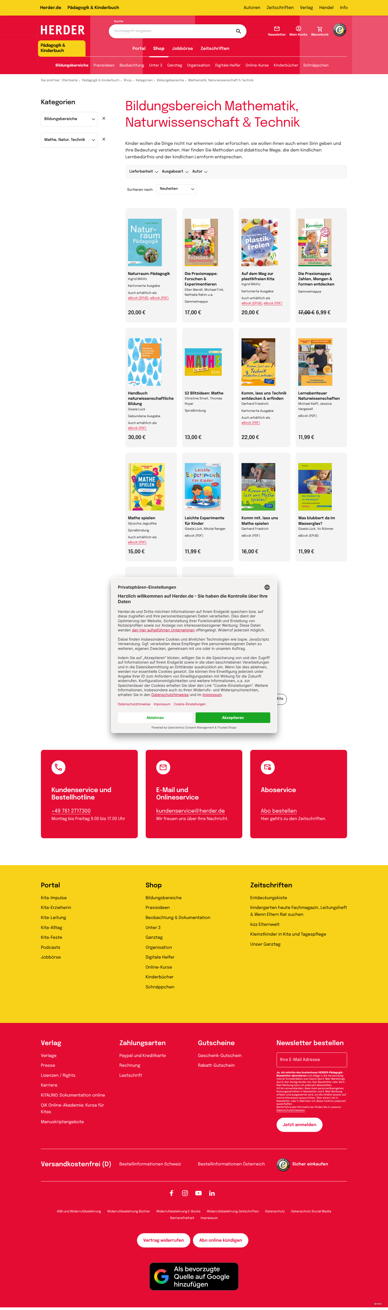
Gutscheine (216, 1043)
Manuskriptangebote (62, 1122)
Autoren (252, 8)
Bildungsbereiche (71, 66)
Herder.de (50, 8)
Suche (118, 21)
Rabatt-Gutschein (216, 1065)
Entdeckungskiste (268, 898)
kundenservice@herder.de (190, 811)
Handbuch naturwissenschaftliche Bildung (151, 399)
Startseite (70, 80)
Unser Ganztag (265, 944)
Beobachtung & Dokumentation (178, 918)
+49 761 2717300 (71, 811)
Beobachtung (132, 66)
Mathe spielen (141, 518)
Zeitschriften (280, 8)
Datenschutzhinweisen (291, 1110)
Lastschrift (131, 1075)
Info (344, 8)
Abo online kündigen (220, 1240)
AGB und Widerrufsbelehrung (79, 1211)
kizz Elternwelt (265, 924)
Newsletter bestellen (310, 1043)
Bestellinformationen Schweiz (150, 1164)
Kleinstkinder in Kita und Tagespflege (288, 934)
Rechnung (130, 1065)
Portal (139, 48)
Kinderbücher (286, 66)
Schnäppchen (315, 66)
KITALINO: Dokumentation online (73, 1095)
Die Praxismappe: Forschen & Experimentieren (201, 279)
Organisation (198, 66)
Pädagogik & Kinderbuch (93, 8)
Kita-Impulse (54, 898)
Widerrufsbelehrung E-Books (178, 1211)
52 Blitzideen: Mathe (204, 394)
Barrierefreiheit (182, 1218)
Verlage (48, 1056)
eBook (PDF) (159, 298)
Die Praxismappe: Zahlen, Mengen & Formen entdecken (316, 279)
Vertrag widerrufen (163, 1240)
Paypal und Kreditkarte (143, 1056)
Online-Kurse (257, 66)
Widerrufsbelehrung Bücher (128, 1211)
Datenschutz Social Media (311, 1211)
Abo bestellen (279, 811)
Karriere (49, 1085)
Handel (326, 8)
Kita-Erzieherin (56, 908)
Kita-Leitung (53, 918)
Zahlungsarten (143, 1043)
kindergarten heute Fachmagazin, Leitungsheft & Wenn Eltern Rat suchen (298, 911)
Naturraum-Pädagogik (149, 274)
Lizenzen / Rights (58, 1075)
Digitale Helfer (227, 66)
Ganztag (174, 66)
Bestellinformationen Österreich (231, 1164)
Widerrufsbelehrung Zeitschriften (233, 1211)
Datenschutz (275, 1211)
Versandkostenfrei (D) (76, 1164)
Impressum (209, 1218)
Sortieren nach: (140, 190)
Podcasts (50, 947)
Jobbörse (182, 48)
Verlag (306, 8)
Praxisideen (104, 66)
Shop (158, 48)
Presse (48, 1065)
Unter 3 (155, 66)
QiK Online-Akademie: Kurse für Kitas (72, 1108)
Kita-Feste (51, 937)
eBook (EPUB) (138, 298)
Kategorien (144, 80)
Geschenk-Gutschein (220, 1056)
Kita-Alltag (51, 928)
